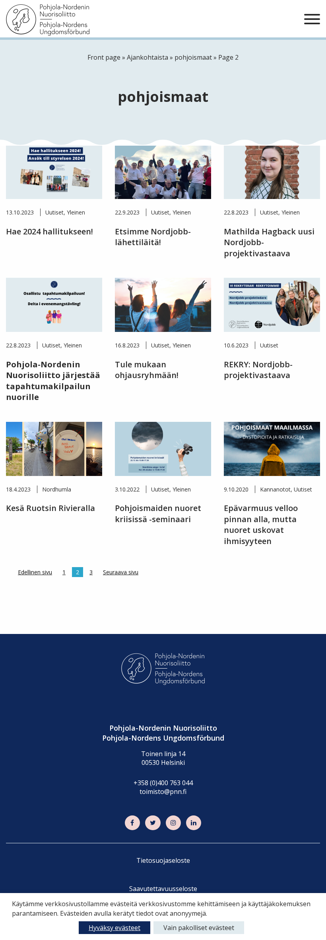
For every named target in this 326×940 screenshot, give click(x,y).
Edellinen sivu (35, 572)
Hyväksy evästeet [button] (114, 927)
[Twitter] (152, 823)
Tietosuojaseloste (163, 860)
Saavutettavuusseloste (163, 888)
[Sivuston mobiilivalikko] (312, 19)
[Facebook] (132, 823)
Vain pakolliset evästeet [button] (198, 927)
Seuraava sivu (120, 572)
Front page (103, 57)
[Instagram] (173, 823)
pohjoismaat (193, 57)
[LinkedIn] (193, 823)
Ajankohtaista (147, 57)
